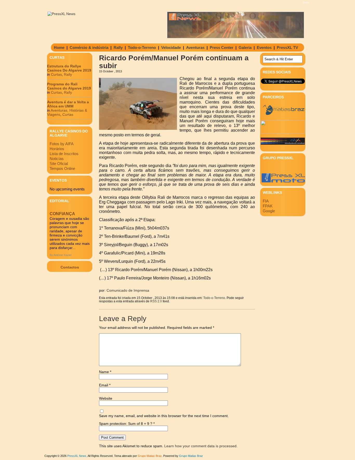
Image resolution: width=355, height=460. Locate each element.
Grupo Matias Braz (191, 455)
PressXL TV (287, 47)
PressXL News (76, 455)
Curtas (56, 74)
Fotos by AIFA (62, 144)
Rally (118, 47)
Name (105, 372)
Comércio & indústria (89, 47)
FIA (266, 201)
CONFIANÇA (62, 214)
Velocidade (171, 47)
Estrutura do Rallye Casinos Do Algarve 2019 (69, 68)
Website (105, 398)
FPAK (268, 206)
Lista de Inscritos (64, 153)
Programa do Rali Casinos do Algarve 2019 (69, 86)
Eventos (264, 47)
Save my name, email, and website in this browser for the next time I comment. (164, 416)
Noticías (57, 158)
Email (104, 385)
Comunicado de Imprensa (128, 290)
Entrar (306, 2)
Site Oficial (59, 163)
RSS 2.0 (156, 301)
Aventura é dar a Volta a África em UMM (68, 104)
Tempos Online (62, 168)
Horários (57, 148)
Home (59, 47)
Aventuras (195, 47)
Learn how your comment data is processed (200, 446)
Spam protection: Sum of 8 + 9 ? (125, 423)
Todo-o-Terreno (142, 47)
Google (269, 211)
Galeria (245, 47)
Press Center (221, 47)
